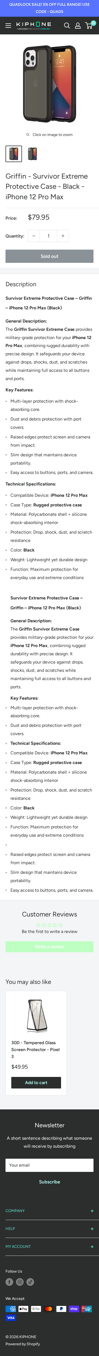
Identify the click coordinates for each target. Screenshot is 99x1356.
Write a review (49, 946)
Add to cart (36, 1082)
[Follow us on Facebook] (9, 1282)
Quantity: (15, 236)
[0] (89, 25)
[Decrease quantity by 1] (34, 236)
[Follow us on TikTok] (30, 1282)
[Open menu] (8, 25)
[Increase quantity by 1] (63, 236)
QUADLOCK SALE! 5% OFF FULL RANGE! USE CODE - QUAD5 (49, 8)
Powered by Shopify (23, 1344)
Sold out (50, 256)
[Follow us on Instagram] (20, 1282)
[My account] (78, 26)
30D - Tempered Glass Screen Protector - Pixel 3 (35, 1049)
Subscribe (49, 1182)
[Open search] (67, 26)
